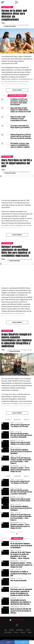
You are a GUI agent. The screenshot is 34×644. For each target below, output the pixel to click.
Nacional (11, 630)
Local (5, 630)
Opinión (29, 632)
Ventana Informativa (10, 26)
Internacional (19, 630)
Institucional (8, 632)
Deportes (22, 632)
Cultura (28, 630)
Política (16, 632)
